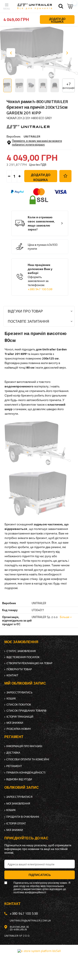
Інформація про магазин (24, 746)
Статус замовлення (21, 651)
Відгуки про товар (25, 311)
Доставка (13, 752)
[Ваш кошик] (70, 6)
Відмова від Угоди (19, 779)
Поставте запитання (28, 321)
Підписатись (40, 874)
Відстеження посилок (22, 657)
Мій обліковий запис (25, 683)
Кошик (11, 698)
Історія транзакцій (19, 716)
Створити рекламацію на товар (29, 663)
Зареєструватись (19, 692)
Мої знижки (14, 723)
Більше (64, 617)
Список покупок (18, 704)
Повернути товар (19, 669)
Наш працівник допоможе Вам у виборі (40, 277)
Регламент (14, 766)
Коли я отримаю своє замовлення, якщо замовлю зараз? (41, 223)
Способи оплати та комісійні (27, 759)
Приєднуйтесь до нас (26, 838)
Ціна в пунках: (37, 245)
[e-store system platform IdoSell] (39, 951)
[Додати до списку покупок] (65, 176)
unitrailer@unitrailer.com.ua (30, 920)
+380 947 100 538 (40, 289)
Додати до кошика (40, 177)
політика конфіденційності (29, 892)
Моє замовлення (21, 642)
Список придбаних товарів (26, 710)
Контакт (12, 675)
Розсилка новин (18, 729)
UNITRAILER (32, 136)
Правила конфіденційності (25, 772)
